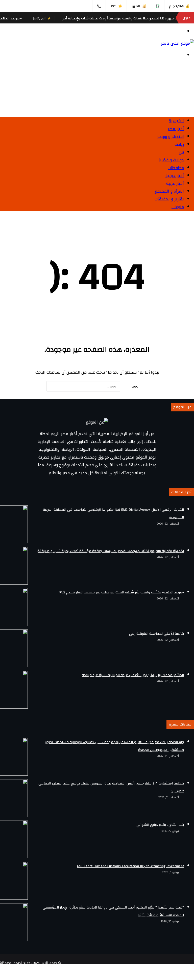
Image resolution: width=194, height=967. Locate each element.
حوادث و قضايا (171, 160)
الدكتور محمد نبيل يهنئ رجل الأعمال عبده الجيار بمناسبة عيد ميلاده (133, 675)
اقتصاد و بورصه (170, 136)
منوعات (178, 207)
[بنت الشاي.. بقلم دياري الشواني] (14, 839)
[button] (97, 101)
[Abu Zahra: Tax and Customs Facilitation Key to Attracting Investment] (14, 881)
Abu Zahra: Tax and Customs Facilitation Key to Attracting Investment (130, 866)
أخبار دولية (174, 175)
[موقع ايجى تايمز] (177, 43)
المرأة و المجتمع (169, 191)
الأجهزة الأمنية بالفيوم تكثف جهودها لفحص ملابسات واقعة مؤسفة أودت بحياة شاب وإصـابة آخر (110, 551)
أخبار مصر (176, 129)
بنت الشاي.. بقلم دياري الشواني (160, 825)
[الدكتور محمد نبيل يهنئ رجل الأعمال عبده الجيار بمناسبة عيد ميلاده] (14, 690)
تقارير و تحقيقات (169, 199)
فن (181, 152)
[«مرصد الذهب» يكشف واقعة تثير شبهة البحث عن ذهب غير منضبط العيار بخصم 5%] (14, 607)
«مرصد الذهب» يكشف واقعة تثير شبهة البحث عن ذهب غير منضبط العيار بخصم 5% (121, 592)
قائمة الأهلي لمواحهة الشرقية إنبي (156, 633)
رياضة (179, 144)
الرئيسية (176, 121)
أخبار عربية (175, 183)
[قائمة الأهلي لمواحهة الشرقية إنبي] (14, 648)
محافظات (176, 168)
